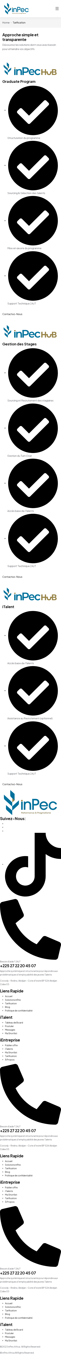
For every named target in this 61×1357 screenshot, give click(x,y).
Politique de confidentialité (19, 1010)
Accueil (8, 996)
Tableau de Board (14, 1022)
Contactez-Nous (12, 314)
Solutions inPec (13, 999)
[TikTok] (33, 864)
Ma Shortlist (11, 1033)
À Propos (10, 1059)
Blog (7, 1007)
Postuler (9, 1026)
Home (6, 22)
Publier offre (11, 1045)
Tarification (11, 1003)
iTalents (9, 1048)
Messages (10, 1029)
